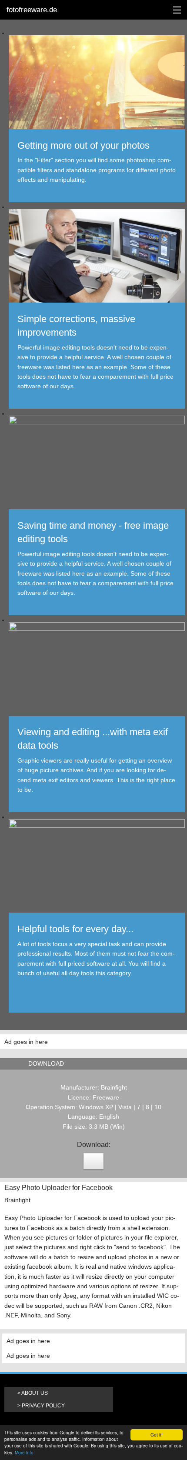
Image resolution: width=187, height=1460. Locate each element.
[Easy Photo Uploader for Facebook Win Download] (93, 1161)
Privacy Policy (43, 1406)
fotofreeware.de (32, 10)
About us (34, 1393)
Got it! (156, 1434)
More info (24, 1452)
